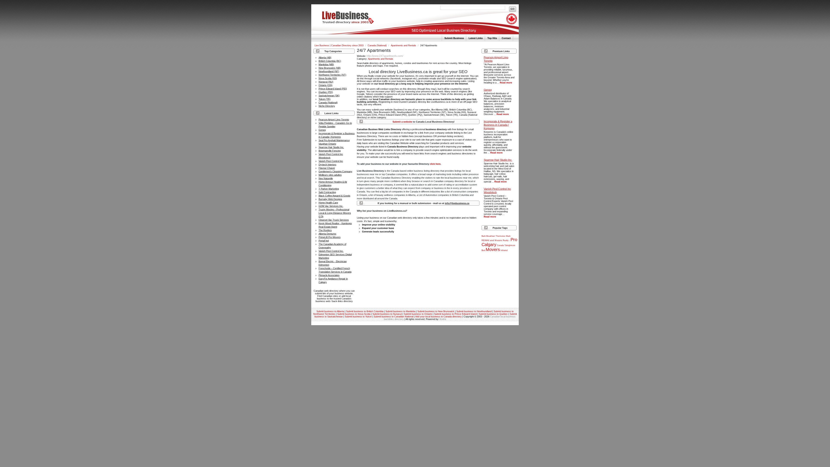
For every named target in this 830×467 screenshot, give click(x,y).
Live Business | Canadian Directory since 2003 (339, 45)
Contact (506, 38)
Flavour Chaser (327, 168)
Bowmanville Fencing (330, 150)
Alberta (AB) (325, 57)
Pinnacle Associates (329, 275)
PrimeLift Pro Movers (330, 237)
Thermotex (500, 236)
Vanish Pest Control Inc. (331, 251)
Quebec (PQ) (326, 92)
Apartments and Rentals (404, 45)
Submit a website (402, 121)
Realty (506, 240)
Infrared (504, 250)
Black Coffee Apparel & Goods (334, 195)
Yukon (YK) (324, 99)
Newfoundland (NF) (329, 71)
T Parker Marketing (329, 188)
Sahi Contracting (327, 192)
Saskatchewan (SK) (329, 95)
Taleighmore (509, 245)
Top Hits (492, 38)
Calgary (489, 244)
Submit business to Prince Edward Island (455, 314)
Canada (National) (377, 45)
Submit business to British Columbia (364, 311)
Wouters (498, 240)
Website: (362, 56)
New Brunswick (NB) (330, 68)
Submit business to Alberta (330, 311)
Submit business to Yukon (358, 316)
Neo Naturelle (326, 178)
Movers (493, 249)
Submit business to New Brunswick (435, 311)
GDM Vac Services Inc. (331, 206)
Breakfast (490, 236)
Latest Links (476, 38)
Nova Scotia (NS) (328, 78)
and (492, 240)
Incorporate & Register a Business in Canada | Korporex (498, 125)
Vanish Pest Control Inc (331, 161)
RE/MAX (485, 240)
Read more (506, 82)
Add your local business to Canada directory (438, 316)
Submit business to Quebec (493, 314)
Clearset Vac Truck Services (334, 220)
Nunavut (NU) (326, 81)
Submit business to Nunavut (387, 314)
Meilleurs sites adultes (330, 175)
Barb (484, 236)
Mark (508, 236)
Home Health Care (328, 202)
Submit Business (454, 38)
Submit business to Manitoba (400, 311)
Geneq (322, 130)
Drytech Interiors (327, 164)
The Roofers (325, 230)
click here (435, 164)
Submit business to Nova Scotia (353, 314)
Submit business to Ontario (418, 314)
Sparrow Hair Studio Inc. (331, 147)
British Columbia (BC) (330, 61)
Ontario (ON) (325, 85)
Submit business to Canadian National (393, 316)
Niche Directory (327, 106)
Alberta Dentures (327, 233)
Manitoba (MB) (326, 64)
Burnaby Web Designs (330, 199)
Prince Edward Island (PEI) (333, 88)
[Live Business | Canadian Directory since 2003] (342, 23)
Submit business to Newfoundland (474, 311)
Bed (483, 250)
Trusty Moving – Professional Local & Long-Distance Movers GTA (335, 213)
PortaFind (324, 240)
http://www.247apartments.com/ (385, 56)
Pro (514, 239)
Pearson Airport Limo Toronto (334, 119)
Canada (500, 245)
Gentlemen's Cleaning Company (335, 171)
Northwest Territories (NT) (332, 75)
